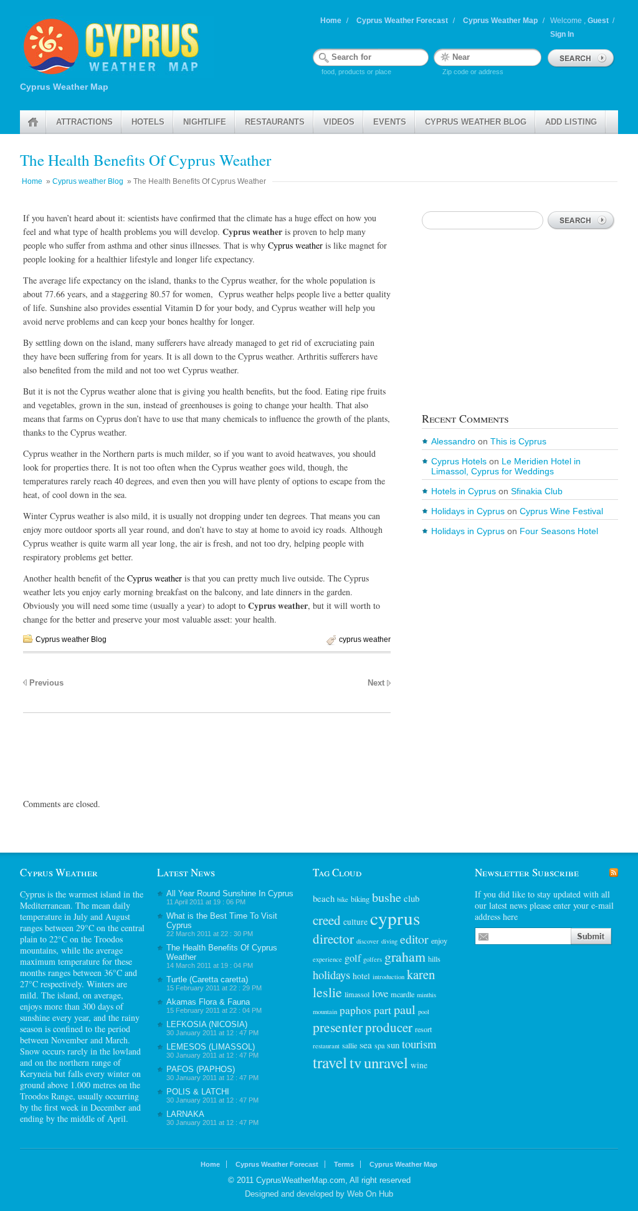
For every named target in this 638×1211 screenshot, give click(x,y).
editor (414, 939)
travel (330, 1062)
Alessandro (453, 441)
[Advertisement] (207, 747)
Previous (46, 682)
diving (389, 941)
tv (355, 1062)
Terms (344, 1164)
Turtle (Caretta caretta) (207, 979)
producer (388, 1027)
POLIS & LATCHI (197, 1091)
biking (360, 899)
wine (419, 1065)
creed (327, 920)
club (411, 898)
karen (421, 974)
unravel (386, 1062)
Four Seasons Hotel (559, 531)
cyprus (395, 918)
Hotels (147, 122)
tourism (419, 1043)
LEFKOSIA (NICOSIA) (206, 1024)
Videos (339, 122)
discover (367, 941)
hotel (361, 976)
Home (330, 20)
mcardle (402, 994)
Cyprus (32, 894)
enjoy (439, 940)
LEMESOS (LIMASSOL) (210, 1046)
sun (393, 1044)
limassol (357, 994)
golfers (372, 959)
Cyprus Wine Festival (561, 511)
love (380, 993)
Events (389, 122)
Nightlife (204, 122)
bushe (386, 897)
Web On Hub (370, 1194)
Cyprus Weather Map (500, 20)
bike (342, 899)
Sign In (562, 34)
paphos (355, 1010)
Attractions (84, 122)
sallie (349, 1045)
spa (379, 1045)
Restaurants (275, 122)
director (333, 938)
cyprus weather (365, 639)
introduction (388, 976)
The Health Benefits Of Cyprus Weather (145, 160)
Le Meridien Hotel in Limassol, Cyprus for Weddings (506, 466)
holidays (331, 974)
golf (353, 958)
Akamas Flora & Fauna (208, 1002)
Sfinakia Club (537, 491)
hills (434, 959)
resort (423, 1029)
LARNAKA (185, 1114)
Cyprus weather (295, 245)
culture (355, 921)
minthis (426, 994)
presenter (338, 1027)
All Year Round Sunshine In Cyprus (229, 893)
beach (324, 898)
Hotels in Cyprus (463, 491)
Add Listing (571, 122)
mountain (325, 1011)
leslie (327, 992)
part (382, 1009)
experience (327, 959)
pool (423, 1011)
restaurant (326, 1045)
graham (405, 956)
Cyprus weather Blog (475, 122)
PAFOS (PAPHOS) (200, 1069)
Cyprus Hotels (459, 461)
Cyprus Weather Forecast (402, 20)
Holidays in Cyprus (468, 511)
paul (405, 1009)
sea (365, 1044)
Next (376, 682)
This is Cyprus (518, 441)
